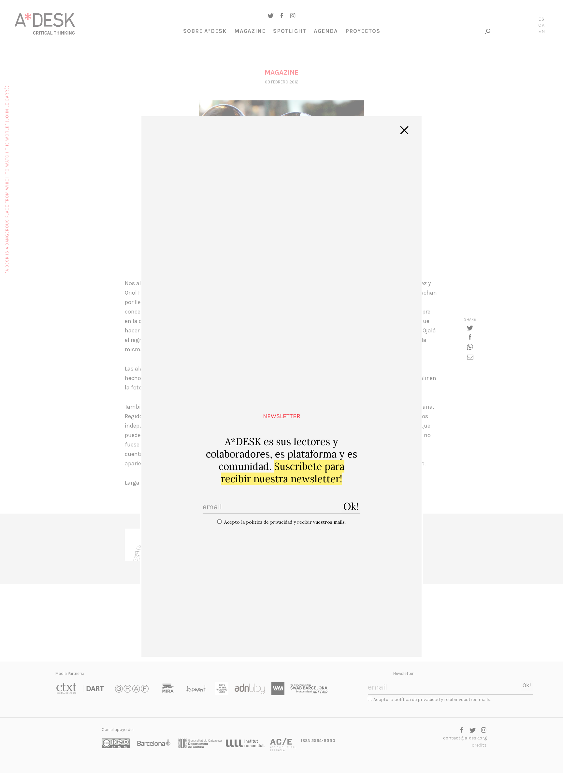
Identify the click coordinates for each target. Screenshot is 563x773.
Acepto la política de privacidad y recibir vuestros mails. (285, 522)
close (404, 130)
